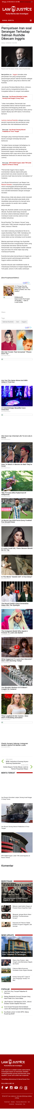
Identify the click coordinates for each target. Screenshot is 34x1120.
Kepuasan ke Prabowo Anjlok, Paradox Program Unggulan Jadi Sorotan (22, 924)
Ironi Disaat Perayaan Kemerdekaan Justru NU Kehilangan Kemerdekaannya (17, 1008)
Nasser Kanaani (6, 184)
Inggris (15, 74)
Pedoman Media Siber (21, 1101)
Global (7, 25)
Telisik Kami (7, 1101)
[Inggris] (24, 322)
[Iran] (17, 322)
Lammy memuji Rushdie (9, 120)
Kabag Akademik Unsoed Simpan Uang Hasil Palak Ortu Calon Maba (17, 997)
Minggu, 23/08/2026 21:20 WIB (11, 1)
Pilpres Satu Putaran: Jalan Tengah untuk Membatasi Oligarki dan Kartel (22, 962)
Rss (24, 1104)
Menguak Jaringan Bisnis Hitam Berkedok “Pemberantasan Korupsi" (22, 916)
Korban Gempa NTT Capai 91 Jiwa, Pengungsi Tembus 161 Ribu (21, 978)
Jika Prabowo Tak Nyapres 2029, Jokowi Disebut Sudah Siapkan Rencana (18, 1002)
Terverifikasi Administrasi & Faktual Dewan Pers (15, 1079)
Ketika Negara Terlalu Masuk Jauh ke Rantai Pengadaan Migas (15, 768)
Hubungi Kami (18, 1104)
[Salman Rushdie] (8, 322)
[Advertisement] (17, 1035)
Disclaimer (11, 1104)
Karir (29, 1101)
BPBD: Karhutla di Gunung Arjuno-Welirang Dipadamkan (17, 762)
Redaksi (13, 1101)
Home (2, 25)
